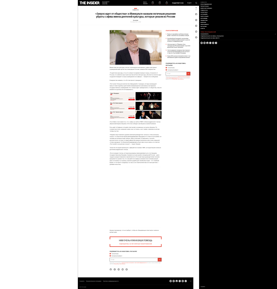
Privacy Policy (116, 263)
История (204, 26)
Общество (204, 20)
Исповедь (204, 18)
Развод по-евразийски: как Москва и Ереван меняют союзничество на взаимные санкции (178, 34)
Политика (204, 12)
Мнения (203, 22)
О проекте (81, 281)
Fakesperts (204, 34)
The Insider (135, 20)
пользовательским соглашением (128, 262)
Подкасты (204, 10)
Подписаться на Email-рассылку (212, 36)
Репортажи (205, 6)
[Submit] (159, 259)
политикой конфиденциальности (141, 262)
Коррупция (204, 16)
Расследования (206, 4)
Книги (203, 28)
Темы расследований (208, 32)
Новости (204, 2)
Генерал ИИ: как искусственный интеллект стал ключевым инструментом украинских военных (178, 56)
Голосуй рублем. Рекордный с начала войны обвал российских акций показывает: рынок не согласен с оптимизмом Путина (178, 40)
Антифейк (204, 14)
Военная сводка (206, 8)
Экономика (205, 24)
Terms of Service (122, 263)
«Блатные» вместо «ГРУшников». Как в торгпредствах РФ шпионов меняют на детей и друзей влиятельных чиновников (178, 46)
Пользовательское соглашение (93, 281)
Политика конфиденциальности (111, 281)
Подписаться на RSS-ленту (210, 38)
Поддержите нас (178, 3)
